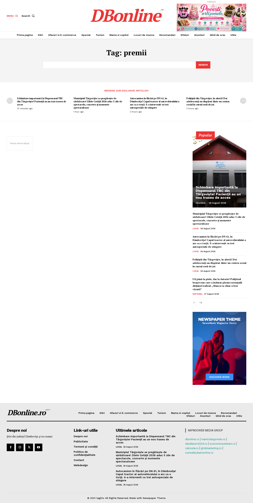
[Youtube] (38, 447)
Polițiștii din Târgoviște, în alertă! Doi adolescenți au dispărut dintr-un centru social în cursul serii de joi (207, 101)
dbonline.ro (192, 439)
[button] (29, 15)
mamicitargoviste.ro (213, 439)
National (198, 294)
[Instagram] (20, 447)
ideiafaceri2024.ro (196, 443)
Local (196, 228)
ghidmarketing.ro (211, 448)
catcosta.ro (192, 448)
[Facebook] (10, 447)
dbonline (200, 203)
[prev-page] (10, 101)
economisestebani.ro (222, 443)
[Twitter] (29, 447)
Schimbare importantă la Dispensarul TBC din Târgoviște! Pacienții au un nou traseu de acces (41, 101)
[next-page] (243, 101)
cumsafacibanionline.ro (199, 452)
